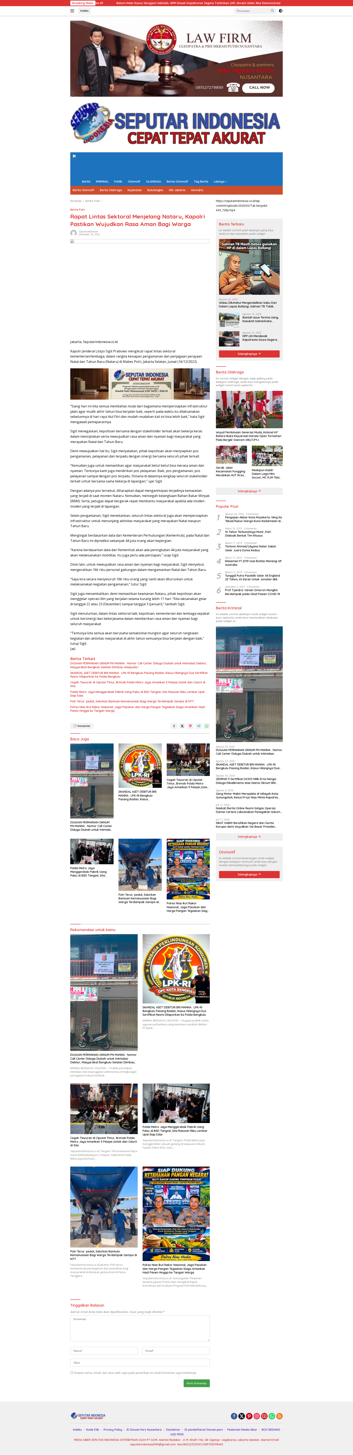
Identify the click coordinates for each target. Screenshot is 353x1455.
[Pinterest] (249, 1416)
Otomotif (134, 181)
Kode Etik (92, 1429)
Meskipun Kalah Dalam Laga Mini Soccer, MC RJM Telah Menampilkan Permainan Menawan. (266, 473)
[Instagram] (257, 1416)
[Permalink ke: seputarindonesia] (73, 233)
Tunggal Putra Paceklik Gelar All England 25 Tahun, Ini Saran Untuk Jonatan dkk (252, 577)
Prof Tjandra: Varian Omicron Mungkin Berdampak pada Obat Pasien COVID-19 (252, 592)
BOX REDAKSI (271, 1429)
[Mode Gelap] (281, 10)
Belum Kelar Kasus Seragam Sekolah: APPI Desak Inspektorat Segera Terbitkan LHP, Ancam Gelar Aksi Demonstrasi (100, 3)
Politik (118, 181)
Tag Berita (201, 181)
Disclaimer (173, 1429)
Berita (86, 181)
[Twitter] (241, 1416)
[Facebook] (234, 1416)
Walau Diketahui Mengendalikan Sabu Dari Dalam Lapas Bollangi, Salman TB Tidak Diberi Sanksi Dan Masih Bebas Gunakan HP (248, 304)
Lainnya (219, 181)
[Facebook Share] (174, 726)
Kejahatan (135, 190)
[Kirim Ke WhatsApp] (207, 726)
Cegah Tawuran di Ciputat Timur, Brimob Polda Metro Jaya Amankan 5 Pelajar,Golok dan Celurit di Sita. (137, 684)
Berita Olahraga (111, 190)
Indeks (84, 10)
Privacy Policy (113, 1429)
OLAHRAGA (153, 181)
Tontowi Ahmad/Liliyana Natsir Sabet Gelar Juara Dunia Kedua (250, 548)
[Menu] (73, 10)
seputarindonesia (88, 231)
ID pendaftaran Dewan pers (204, 1429)
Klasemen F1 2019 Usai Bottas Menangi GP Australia (253, 562)
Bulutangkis (155, 190)
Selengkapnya (248, 353)
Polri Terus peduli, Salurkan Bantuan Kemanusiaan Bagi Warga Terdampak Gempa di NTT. (132, 701)
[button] (272, 10)
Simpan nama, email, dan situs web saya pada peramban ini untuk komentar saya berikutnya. (135, 1373)
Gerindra (197, 190)
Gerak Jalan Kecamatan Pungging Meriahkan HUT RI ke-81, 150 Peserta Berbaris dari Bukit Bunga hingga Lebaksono (230, 471)
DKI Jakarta (177, 190)
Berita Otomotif (177, 181)
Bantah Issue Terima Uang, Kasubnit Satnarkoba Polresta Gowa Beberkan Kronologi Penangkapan (260, 319)
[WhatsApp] (272, 1416)
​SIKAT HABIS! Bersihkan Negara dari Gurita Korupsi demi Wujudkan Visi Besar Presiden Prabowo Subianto (245, 824)
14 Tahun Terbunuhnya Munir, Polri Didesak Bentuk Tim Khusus (248, 533)
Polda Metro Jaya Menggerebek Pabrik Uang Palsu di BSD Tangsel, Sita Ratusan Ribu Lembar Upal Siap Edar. (137, 693)
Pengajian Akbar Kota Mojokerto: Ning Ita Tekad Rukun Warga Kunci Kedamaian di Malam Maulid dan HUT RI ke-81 (253, 519)
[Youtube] (264, 1416)
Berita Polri (77, 209)
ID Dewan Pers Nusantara (144, 1429)
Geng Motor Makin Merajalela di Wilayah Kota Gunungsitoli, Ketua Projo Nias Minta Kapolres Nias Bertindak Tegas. (247, 795)
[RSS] (279, 1416)
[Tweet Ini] (182, 726)
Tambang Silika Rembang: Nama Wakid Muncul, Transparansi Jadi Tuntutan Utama (255, 3)
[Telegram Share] (198, 726)
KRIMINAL (102, 181)
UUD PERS (177, 1434)
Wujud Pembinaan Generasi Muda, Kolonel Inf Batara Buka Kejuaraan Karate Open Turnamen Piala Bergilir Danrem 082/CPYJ (248, 435)
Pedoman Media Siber (242, 1429)
